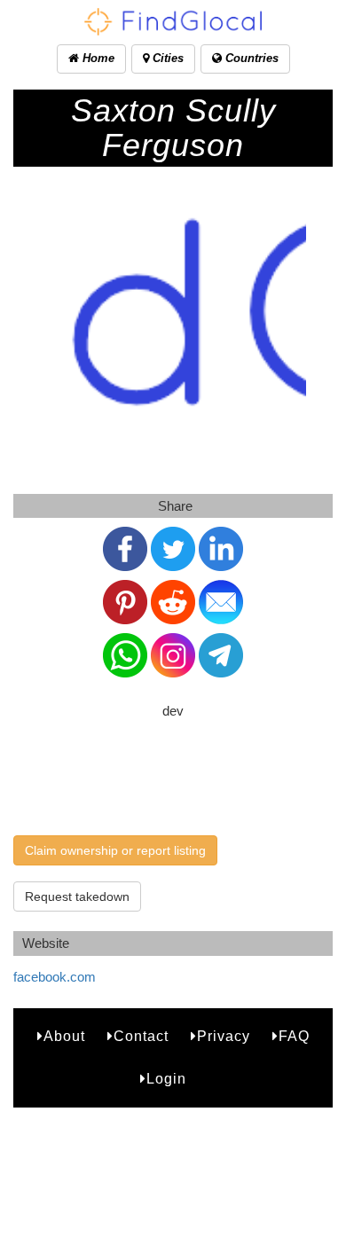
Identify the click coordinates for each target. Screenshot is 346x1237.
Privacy (223, 1036)
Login (166, 1078)
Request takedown (77, 896)
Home (96, 58)
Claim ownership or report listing (115, 850)
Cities (166, 58)
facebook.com (54, 976)
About (64, 1036)
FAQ (294, 1036)
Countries (250, 58)
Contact (141, 1036)
